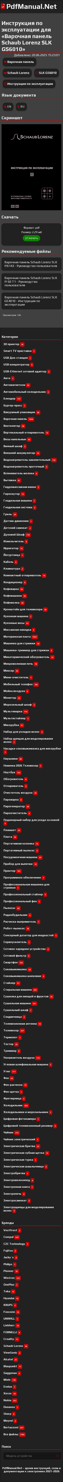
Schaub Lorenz (18, 73)
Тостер (11, 1044)
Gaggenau (12, 1373)
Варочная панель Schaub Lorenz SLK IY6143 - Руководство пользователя (30, 264)
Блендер (12, 398)
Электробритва (16, 1173)
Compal (11, 1237)
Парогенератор (16, 806)
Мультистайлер (16, 718)
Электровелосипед (18, 1180)
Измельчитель (15, 541)
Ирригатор (13, 548)
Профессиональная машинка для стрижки (26, 886)
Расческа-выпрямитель (21, 921)
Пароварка (13, 799)
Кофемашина (15, 595)
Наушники (13, 758)
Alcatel (10, 1359)
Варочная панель (20, 62)
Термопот (12, 1037)
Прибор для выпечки (20, 864)
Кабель (10, 562)
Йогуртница (13, 555)
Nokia (10, 1400)
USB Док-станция (17, 357)
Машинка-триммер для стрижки (28, 650)
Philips (9, 1264)
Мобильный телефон (21, 684)
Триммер (11, 1050)
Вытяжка (12, 480)
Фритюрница (14, 1098)
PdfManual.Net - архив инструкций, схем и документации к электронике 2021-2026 (31, 1469)
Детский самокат (17, 527)
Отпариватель (15, 786)
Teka (9, 1291)
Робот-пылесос (16, 928)
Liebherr (11, 1325)
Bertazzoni (13, 1427)
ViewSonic (12, 1352)
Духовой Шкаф (17, 534)
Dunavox (11, 1407)
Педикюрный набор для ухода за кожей (31, 821)
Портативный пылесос (21, 850)
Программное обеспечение (24, 877)
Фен (8, 1078)
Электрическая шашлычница (25, 1166)
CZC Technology (16, 1244)
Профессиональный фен (22, 901)
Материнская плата (20, 636)
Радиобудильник (17, 915)
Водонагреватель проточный (25, 466)
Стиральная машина (20, 989)
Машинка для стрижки (21, 643)
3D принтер (13, 344)
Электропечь (14, 1193)
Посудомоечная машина (22, 857)
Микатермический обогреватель (28, 657)
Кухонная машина (17, 616)
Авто (8, 378)
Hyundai (11, 1298)
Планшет (12, 830)
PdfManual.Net (31, 6)
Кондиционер (14, 582)
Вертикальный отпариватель (26, 432)
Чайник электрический (21, 1139)
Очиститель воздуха (20, 792)
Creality (11, 1339)
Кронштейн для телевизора (25, 609)
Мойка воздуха (16, 691)
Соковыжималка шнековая (24, 976)
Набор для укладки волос (23, 731)
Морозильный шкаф (19, 704)
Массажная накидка (19, 629)
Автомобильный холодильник (26, 391)
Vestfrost (12, 1230)
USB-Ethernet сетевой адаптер (26, 371)
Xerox (10, 1393)
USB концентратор (18, 364)
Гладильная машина (19, 500)
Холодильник (16, 1105)
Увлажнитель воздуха (22, 1057)
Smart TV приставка (19, 351)
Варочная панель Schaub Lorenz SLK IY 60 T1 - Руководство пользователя (30, 281)
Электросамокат (17, 1200)
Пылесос (11, 908)
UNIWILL (11, 1318)
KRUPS (10, 1305)
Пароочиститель (17, 813)
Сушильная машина (20, 1003)
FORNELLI (12, 1332)
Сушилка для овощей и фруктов (28, 996)
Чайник (11, 1132)
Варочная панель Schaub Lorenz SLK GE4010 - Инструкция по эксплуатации (30, 300)
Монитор (12, 697)
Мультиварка (15, 711)
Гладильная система (19, 507)
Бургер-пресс (14, 405)
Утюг (9, 1071)
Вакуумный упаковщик (21, 412)
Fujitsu (10, 1250)
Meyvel (10, 1420)
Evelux (9, 1386)
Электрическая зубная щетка (26, 1152)
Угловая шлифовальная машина (27, 1064)
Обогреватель (15, 779)
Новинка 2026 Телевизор (22, 765)
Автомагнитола (16, 385)
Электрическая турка (20, 1159)
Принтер (12, 870)
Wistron (12, 1278)
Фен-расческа (15, 1084)
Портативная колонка (21, 843)
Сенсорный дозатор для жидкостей (30, 935)
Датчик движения (17, 521)
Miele (10, 1379)
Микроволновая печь (20, 663)
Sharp (9, 1413)
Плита (10, 836)
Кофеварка (13, 589)
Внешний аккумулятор (21, 453)
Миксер (11, 670)
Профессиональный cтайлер (25, 894)
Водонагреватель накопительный (29, 459)
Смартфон (13, 962)
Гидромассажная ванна (21, 487)
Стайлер (11, 983)
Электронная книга (18, 1186)
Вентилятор (14, 425)
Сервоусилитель (17, 942)
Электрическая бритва (21, 1146)
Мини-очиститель (17, 677)
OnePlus (10, 1284)
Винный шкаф (14, 446)
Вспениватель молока (20, 473)
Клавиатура (13, 568)
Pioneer (11, 1271)
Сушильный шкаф (17, 1010)
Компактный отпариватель (24, 575)
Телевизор (14, 1030)
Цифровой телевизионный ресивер (30, 1125)
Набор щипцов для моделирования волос (28, 740)
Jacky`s (10, 1257)
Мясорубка (13, 725)
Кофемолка (13, 602)
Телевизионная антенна (22, 1023)
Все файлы (14, 1434)
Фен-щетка (13, 1091)
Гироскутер (14, 493)
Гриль (10, 514)
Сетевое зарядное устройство (26, 949)
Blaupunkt (12, 1366)
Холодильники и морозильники (27, 1112)
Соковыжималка (17, 969)
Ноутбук (12, 772)
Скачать (32, 238)
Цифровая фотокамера (21, 1118)
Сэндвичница (14, 1016)
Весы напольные (17, 439)
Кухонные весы (16, 623)
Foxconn (11, 1312)
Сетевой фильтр (16, 955)
